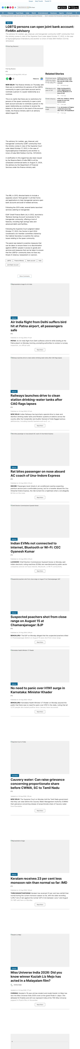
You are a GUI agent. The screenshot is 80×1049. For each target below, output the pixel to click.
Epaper (31, 1)
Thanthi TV (48, 1)
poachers (60, 636)
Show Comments (25, 276)
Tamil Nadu (19, 13)
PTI (7, 71)
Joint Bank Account (13, 265)
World (34, 13)
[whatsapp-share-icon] (7, 79)
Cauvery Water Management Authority (47, 802)
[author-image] (12, 985)
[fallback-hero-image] (51, 80)
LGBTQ (9, 260)
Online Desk (18, 985)
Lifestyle (69, 13)
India (27, 13)
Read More (40, 350)
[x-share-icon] (10, 79)
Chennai (10, 13)
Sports (61, 13)
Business (53, 13)
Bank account (31, 260)
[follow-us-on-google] (42, 79)
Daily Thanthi (39, 1)
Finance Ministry (19, 260)
